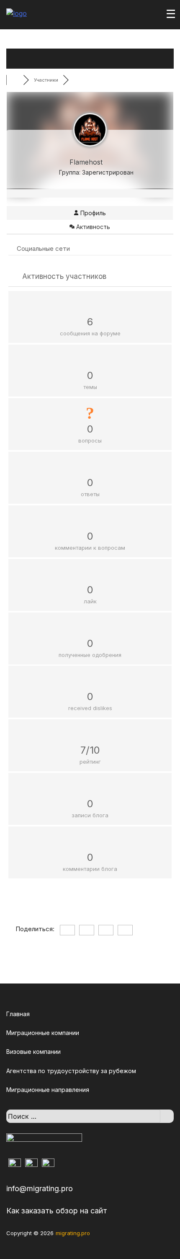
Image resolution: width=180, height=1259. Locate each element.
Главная (18, 1013)
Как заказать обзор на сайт (56, 1210)
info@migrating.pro (39, 1188)
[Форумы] (14, 80)
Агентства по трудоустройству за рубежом (71, 1070)
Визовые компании (33, 1051)
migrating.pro (73, 1233)
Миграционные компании (42, 1032)
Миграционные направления (47, 1089)
